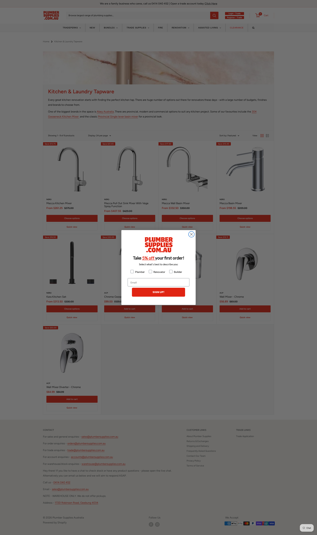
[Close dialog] (191, 234)
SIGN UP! (158, 292)
